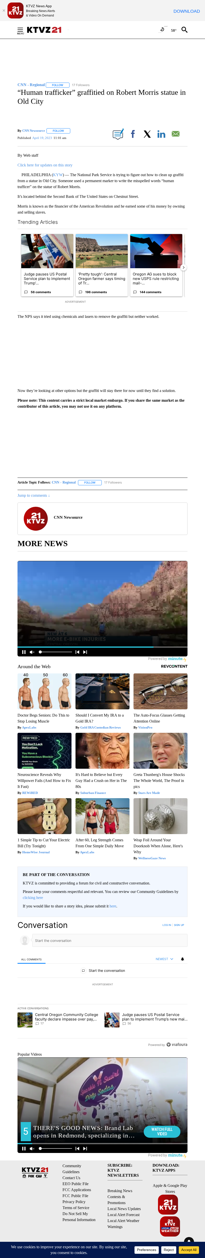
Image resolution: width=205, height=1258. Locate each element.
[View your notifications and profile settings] (183, 959)
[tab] (32, 959)
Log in (166, 924)
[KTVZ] (47, 29)
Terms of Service (75, 1208)
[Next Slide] (183, 267)
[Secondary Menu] (24, 30)
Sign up (179, 924)
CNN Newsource (33, 130)
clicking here (33, 897)
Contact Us (71, 1178)
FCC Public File (75, 1196)
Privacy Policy (74, 1202)
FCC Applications (76, 1190)
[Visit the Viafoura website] (177, 1044)
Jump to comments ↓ (34, 495)
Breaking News (120, 1191)
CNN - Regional (64, 482)
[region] (103, 985)
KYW (58, 175)
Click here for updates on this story (45, 165)
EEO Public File (75, 1184)
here (113, 906)
